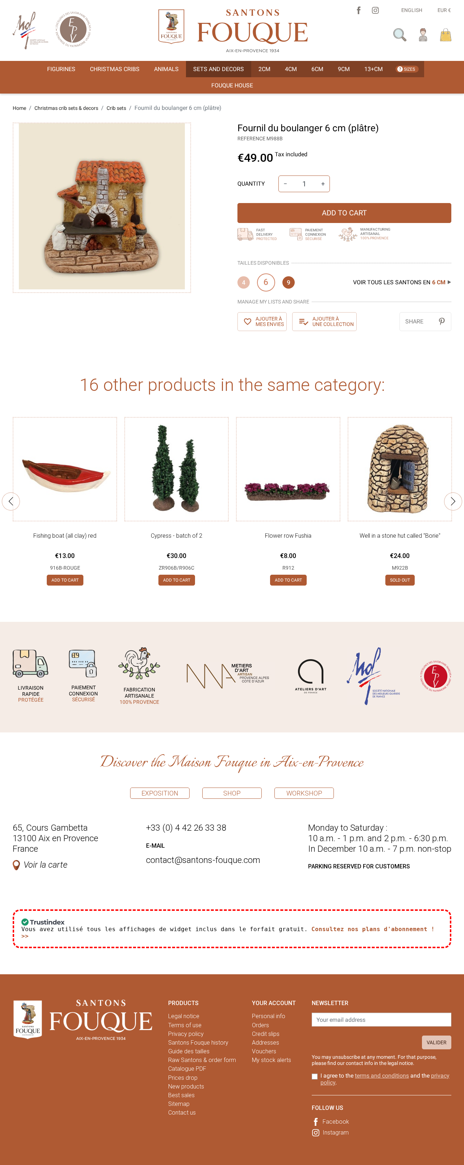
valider (437, 1042)
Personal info (268, 1016)
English (411, 10)
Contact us (182, 1112)
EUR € (444, 10)
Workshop (304, 793)
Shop (232, 793)
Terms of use (185, 1025)
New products (186, 1086)
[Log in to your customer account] (423, 34)
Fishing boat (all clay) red (64, 535)
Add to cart (344, 212)
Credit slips (265, 1033)
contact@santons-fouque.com (203, 860)
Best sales (181, 1095)
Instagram (336, 1132)
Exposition (159, 793)
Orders (260, 1025)
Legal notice (183, 1016)
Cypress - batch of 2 (176, 535)
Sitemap (179, 1103)
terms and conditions (382, 1075)
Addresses (265, 1042)
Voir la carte (45, 865)
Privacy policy (186, 1033)
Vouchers (264, 1051)
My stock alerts (271, 1060)
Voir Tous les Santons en (399, 282)
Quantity (251, 183)
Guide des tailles (189, 1051)
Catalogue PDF (187, 1068)
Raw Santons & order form (202, 1060)
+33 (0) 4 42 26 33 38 (186, 828)
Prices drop (183, 1077)
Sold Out (400, 580)
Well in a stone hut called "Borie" (400, 535)
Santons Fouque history (198, 1042)
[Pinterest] (442, 321)
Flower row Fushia (288, 535)
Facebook (336, 1121)
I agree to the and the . (385, 1079)
